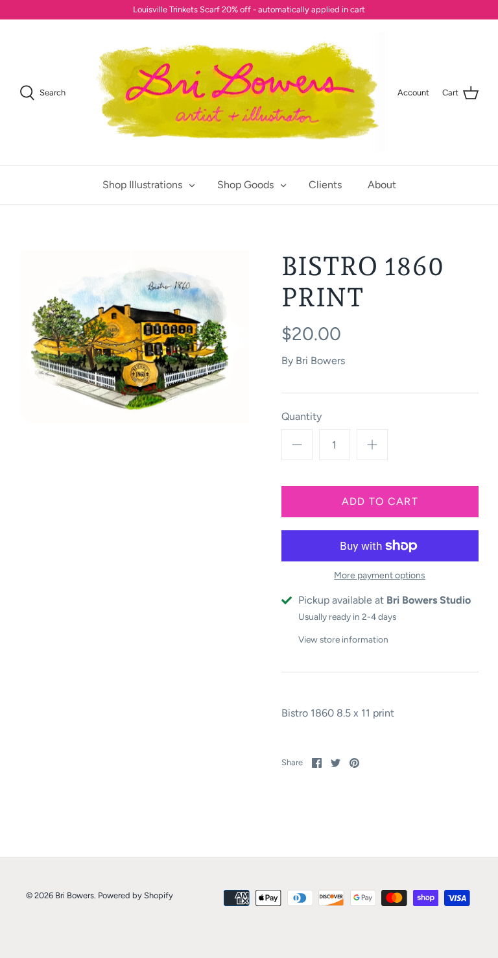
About (382, 184)
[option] (134, 337)
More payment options (379, 576)
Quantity (301, 416)
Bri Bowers (320, 360)
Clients (325, 184)
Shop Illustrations (142, 184)
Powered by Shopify (135, 895)
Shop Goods (245, 184)
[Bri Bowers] (237, 92)
